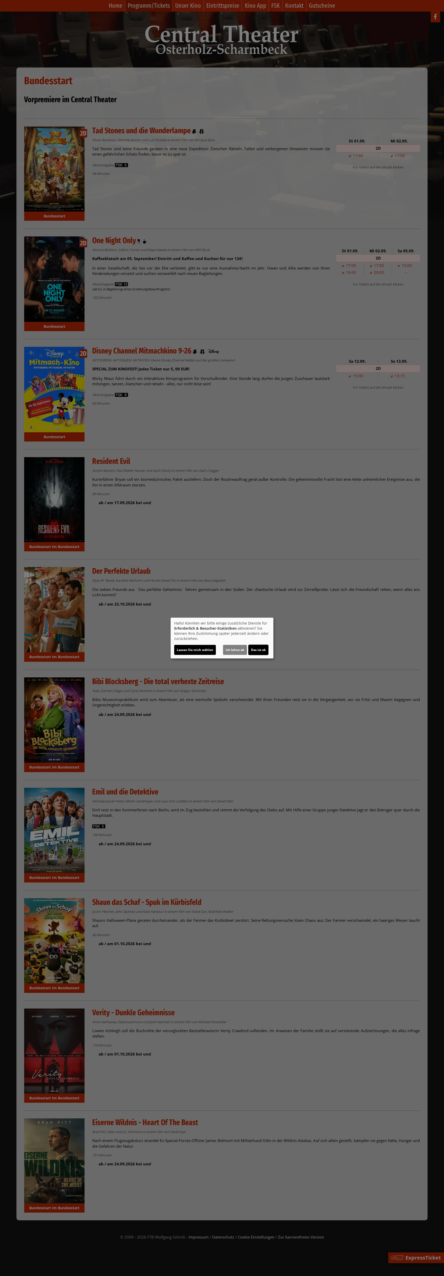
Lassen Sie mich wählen (195, 650)
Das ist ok (258, 650)
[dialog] (222, 638)
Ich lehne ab (235, 650)
